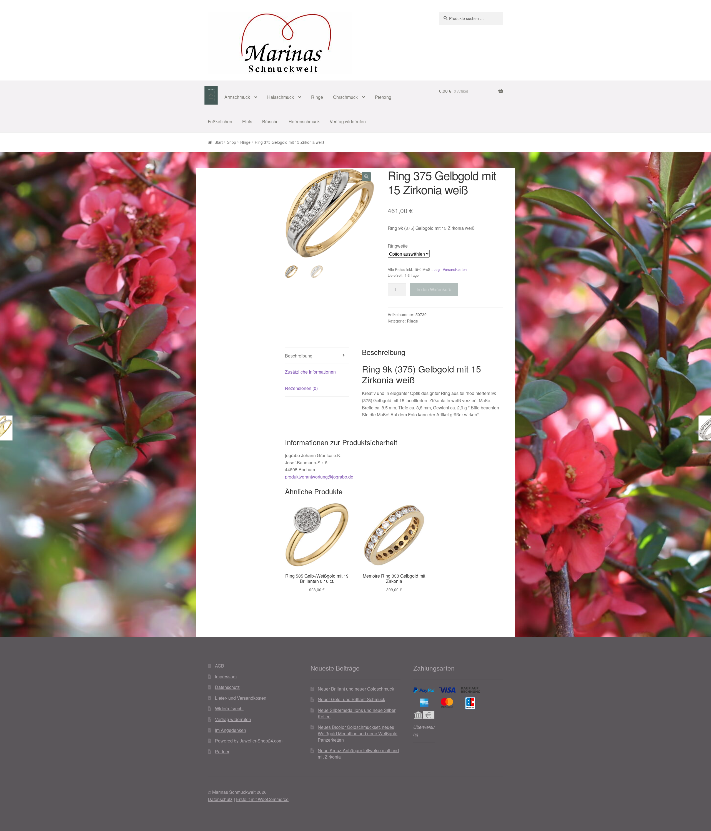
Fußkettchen (220, 121)
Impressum (226, 676)
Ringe (317, 97)
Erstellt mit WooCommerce (262, 799)
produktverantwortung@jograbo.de (319, 477)
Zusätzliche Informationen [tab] (310, 372)
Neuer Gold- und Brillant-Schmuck (351, 699)
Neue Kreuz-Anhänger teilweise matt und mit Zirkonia (358, 753)
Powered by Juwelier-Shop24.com (248, 740)
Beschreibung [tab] (298, 355)
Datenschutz (227, 687)
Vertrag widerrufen (348, 121)
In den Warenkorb (434, 289)
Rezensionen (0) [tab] (301, 388)
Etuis (247, 121)
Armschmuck (237, 97)
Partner (222, 751)
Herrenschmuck (304, 121)
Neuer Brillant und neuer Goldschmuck (356, 689)
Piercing (383, 97)
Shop (231, 142)
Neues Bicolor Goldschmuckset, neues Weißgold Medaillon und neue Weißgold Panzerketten (357, 733)
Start (218, 142)
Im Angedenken (230, 730)
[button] (366, 176)
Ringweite (398, 246)
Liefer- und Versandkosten (240, 698)
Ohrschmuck (345, 97)
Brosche (270, 121)
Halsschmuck (280, 97)
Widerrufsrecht (229, 708)
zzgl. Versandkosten (450, 269)
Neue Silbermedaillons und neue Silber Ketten (356, 713)
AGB (219, 666)
